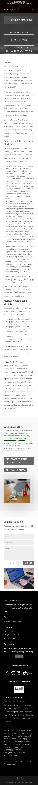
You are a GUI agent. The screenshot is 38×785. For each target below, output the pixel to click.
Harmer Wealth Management (21, 782)
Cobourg (28, 705)
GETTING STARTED (19, 32)
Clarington (19, 705)
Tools (14, 621)
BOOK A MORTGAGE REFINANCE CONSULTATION (19, 49)
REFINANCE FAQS (19, 40)
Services (7, 621)
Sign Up (19, 656)
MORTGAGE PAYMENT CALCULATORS (16, 461)
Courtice (21, 715)
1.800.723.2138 (10, 631)
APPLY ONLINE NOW (15, 470)
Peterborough (18, 708)
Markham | (8, 721)
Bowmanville (9, 705)
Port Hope (19, 712)
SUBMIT (28, 563)
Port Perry (28, 712)
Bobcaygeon (14, 718)
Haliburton (9, 712)
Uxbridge (7, 708)
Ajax (5, 715)
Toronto (7, 702)
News (20, 621)
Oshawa (15, 702)
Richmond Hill (26, 718)
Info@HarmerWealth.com (13, 635)
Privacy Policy (19, 761)
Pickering (12, 715)
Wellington (29, 708)
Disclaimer (8, 761)
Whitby (22, 702)
